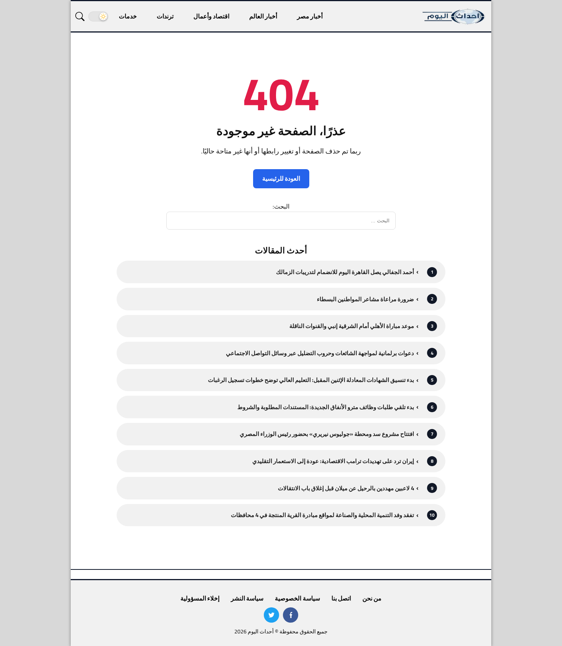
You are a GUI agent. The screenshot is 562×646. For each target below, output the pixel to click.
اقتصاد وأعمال (211, 16)
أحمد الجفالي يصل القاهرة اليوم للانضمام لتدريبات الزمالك (345, 271)
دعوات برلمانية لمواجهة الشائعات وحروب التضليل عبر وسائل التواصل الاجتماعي (320, 353)
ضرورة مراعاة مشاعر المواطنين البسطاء (365, 299)
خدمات (128, 16)
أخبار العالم (263, 16)
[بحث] (79, 16)
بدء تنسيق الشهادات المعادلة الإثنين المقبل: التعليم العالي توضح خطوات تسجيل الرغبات (311, 379)
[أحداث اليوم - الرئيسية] (454, 16)
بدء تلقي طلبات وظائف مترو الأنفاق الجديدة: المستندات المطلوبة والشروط (325, 407)
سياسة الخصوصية (297, 598)
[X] (271, 615)
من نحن (372, 598)
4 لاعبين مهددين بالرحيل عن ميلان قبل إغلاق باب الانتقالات (346, 488)
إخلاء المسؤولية (199, 598)
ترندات (165, 16)
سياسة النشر (247, 598)
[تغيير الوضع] (98, 16)
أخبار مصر (310, 16)
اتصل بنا (341, 598)
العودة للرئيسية (281, 178)
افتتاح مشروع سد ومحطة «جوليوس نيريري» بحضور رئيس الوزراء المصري (327, 433)
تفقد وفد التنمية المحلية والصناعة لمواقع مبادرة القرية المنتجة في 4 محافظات (322, 514)
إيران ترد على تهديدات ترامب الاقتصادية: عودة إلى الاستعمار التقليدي (333, 461)
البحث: (281, 206)
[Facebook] (290, 615)
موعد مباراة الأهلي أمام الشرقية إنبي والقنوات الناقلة (351, 325)
